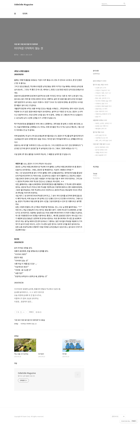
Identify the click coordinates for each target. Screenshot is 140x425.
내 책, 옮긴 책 (101, 135)
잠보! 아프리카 (101, 111)
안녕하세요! (96, 74)
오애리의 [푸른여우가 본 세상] (118, 404)
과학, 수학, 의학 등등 (103, 140)
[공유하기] (21, 312)
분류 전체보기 (99, 81)
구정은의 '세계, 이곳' (103, 93)
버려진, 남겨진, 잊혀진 (103, 123)
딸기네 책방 (98, 132)
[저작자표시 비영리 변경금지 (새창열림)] (38, 312)
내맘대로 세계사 (100, 120)
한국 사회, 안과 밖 (102, 98)
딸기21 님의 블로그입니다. (26, 376)
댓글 (15, 363)
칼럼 (98, 117)
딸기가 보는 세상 (100, 84)
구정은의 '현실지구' (102, 90)
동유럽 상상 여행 (101, 126)
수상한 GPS (100, 88)
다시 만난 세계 (100, 96)
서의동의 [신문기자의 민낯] (118, 390)
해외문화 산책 (101, 129)
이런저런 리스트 (101, 138)
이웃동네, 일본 (101, 103)
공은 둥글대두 (101, 155)
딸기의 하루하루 (102, 147)
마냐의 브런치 (116, 409)
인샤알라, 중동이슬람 (103, 106)
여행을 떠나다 (101, 152)
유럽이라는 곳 (101, 109)
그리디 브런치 (116, 413)
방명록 (25, 13)
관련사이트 (115, 416)
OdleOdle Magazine (23, 4)
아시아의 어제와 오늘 (103, 101)
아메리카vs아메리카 (103, 114)
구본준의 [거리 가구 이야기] (119, 397)
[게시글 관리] (23, 312)
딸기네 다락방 (101, 150)
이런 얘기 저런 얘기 (101, 144)
